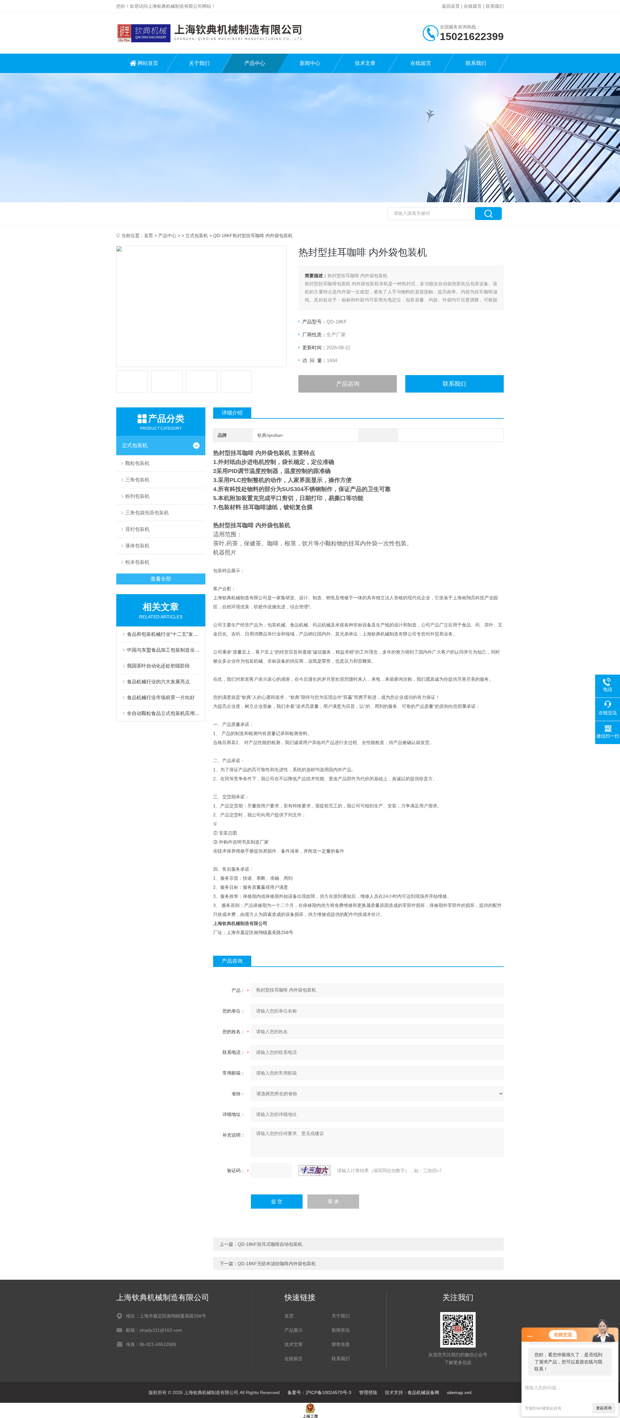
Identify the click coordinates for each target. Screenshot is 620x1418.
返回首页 (451, 6)
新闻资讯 (341, 1330)
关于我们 (199, 63)
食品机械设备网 (423, 1392)
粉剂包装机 (137, 496)
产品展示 (293, 1330)
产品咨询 (347, 384)
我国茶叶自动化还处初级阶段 (158, 665)
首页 (148, 235)
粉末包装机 (137, 562)
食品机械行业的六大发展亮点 (158, 681)
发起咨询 (604, 1408)
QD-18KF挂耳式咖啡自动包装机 (270, 1244)
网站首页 (148, 63)
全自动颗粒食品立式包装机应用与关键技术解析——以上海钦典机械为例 (164, 713)
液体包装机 (137, 545)
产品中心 (254, 63)
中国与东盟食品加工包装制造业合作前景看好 (164, 650)
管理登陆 (368, 1392)
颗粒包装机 (137, 463)
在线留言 (473, 6)
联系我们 (495, 6)
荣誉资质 (341, 1344)
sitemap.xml (459, 1392)
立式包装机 (196, 235)
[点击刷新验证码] (314, 1170)
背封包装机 (137, 529)
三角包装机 (137, 479)
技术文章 (365, 63)
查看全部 (160, 579)
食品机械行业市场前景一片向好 (161, 697)
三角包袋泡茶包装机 (147, 512)
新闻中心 (310, 63)
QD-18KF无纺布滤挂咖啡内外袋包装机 (277, 1263)
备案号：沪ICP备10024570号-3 (319, 1392)
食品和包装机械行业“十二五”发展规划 (164, 634)
